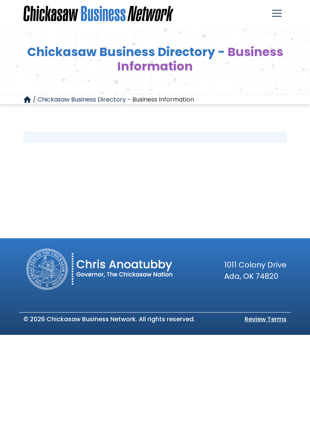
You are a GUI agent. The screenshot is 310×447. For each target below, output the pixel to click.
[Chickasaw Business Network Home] (98, 13)
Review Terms (266, 319)
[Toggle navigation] (277, 13)
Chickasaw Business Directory (81, 99)
